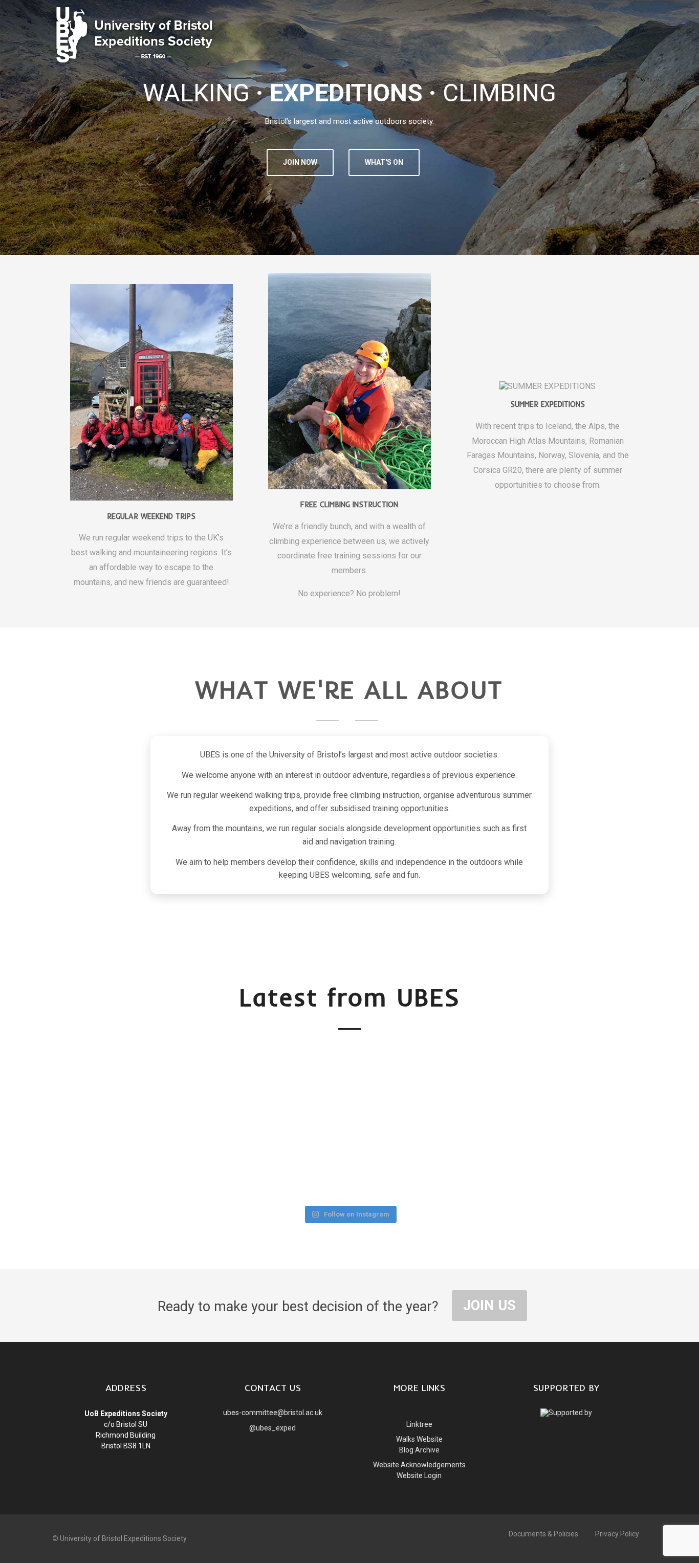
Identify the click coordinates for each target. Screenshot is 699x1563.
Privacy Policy (617, 1534)
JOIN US (489, 1305)
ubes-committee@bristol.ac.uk (272, 1412)
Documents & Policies (543, 1534)
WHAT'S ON (384, 162)
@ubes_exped (272, 1428)
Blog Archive (419, 1450)
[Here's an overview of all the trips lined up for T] (229, 1123)
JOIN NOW (300, 162)
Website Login (419, 1475)
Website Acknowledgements (419, 1465)
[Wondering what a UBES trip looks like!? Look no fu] (349, 1074)
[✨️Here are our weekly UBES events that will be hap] (109, 1091)
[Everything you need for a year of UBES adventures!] (469, 1082)
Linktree (419, 1424)
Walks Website (419, 1439)
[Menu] (629, 17)
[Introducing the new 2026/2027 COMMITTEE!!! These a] (589, 1115)
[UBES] (134, 64)
